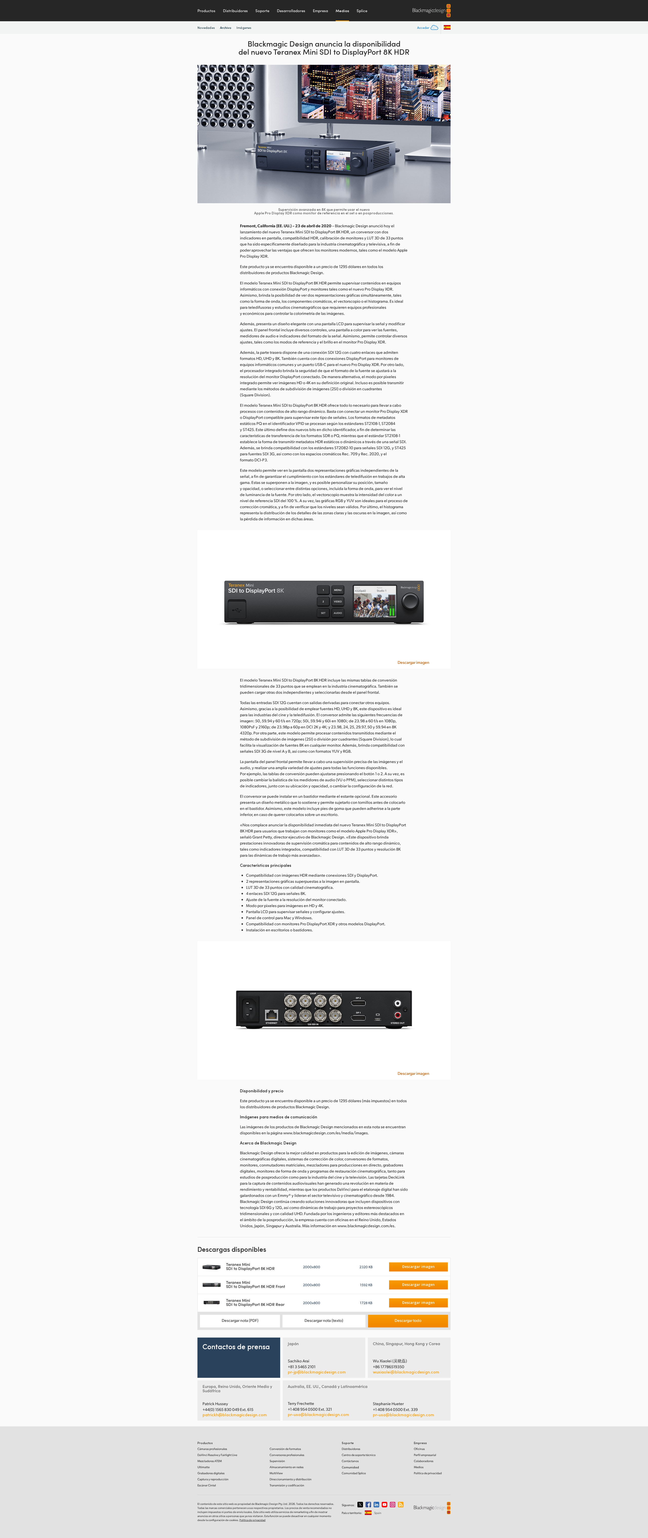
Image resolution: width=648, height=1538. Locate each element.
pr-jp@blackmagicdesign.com (317, 1372)
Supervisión (277, 1461)
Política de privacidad (428, 1473)
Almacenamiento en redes (286, 1467)
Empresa (320, 10)
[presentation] (204, 134)
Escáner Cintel (206, 1485)
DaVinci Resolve (217, 1455)
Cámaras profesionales (212, 1449)
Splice (362, 10)
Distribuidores (235, 10)
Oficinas (419, 1449)
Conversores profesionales (287, 1455)
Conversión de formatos (285, 1449)
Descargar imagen (413, 662)
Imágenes (243, 27)
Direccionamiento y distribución (291, 1479)
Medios (342, 10)
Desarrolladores (291, 10)
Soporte (262, 10)
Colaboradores (423, 1461)
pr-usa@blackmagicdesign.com (318, 1414)
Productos (206, 10)
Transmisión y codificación (287, 1485)
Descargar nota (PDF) (240, 1320)
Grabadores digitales (211, 1473)
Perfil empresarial (425, 1455)
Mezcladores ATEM (209, 1461)
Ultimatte (203, 1467)
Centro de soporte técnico (359, 1455)
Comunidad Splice (354, 1473)
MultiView (276, 1473)
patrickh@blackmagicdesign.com (234, 1415)
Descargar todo (408, 1320)
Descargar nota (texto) (324, 1320)
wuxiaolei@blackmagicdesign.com (406, 1372)
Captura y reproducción (213, 1479)
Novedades (206, 27)
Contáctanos (350, 1461)
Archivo (226, 27)
